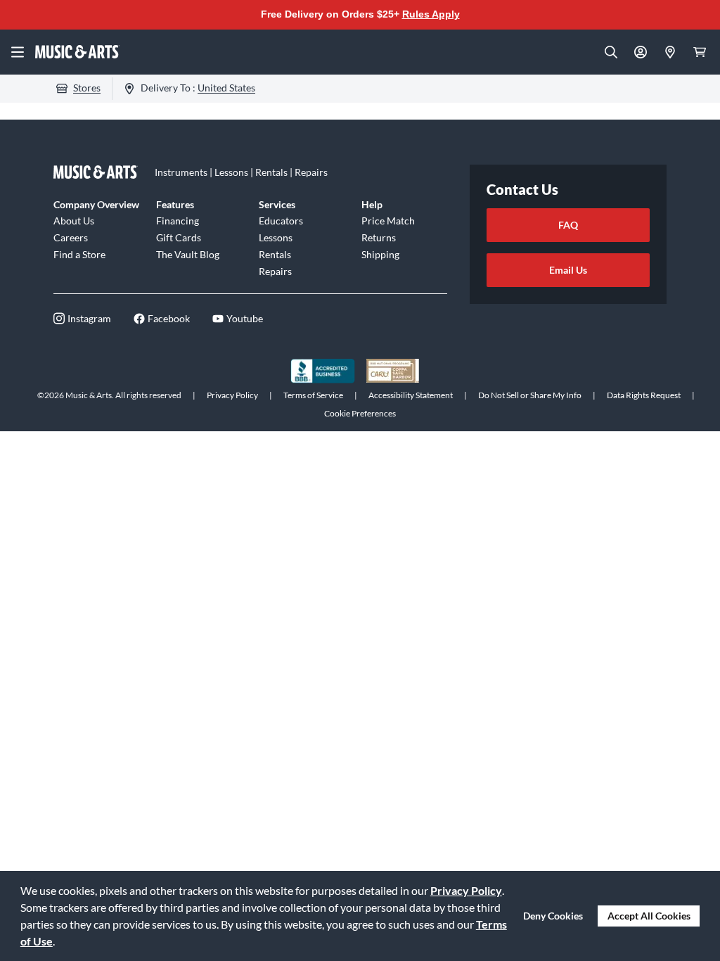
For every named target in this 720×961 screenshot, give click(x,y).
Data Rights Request (644, 395)
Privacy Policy (466, 890)
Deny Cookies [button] (553, 916)
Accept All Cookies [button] (649, 916)
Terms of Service (313, 395)
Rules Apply (431, 14)
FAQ (568, 225)
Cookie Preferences (360, 413)
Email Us (568, 270)
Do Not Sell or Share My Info (529, 395)
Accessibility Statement (410, 395)
